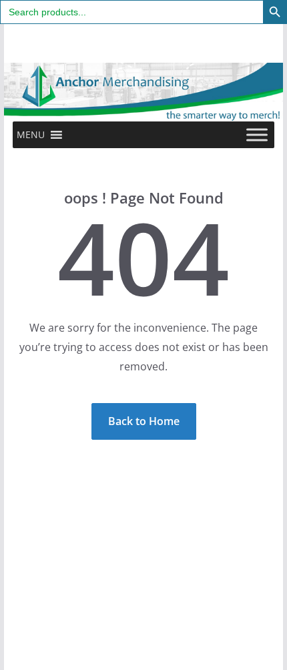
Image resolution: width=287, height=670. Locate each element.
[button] (31, 134)
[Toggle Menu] (257, 134)
